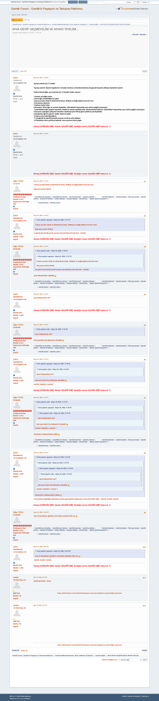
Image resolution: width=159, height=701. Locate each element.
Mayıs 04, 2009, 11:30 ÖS (41, 215)
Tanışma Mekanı (72, 199)
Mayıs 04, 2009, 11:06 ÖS (41, 77)
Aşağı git (15, 71)
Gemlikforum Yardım (60, 197)
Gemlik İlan (83, 199)
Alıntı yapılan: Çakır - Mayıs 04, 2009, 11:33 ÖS (52, 329)
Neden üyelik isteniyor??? (99, 199)
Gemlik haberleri (108, 197)
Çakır (15, 77)
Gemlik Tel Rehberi (46, 199)
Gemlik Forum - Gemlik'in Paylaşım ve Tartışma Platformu (47, 8)
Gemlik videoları (88, 197)
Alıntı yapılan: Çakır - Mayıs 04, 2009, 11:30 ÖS (52, 251)
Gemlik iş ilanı (55, 203)
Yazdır (144, 71)
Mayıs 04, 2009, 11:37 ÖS (41, 359)
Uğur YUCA (18, 181)
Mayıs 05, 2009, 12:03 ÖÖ (41, 512)
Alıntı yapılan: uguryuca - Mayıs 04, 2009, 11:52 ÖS (53, 457)
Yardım (124, 696)
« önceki (135, 34)
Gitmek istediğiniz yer (109, 660)
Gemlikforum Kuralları (43, 197)
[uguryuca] (14, 206)
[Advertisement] (79, 52)
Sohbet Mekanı (60, 199)
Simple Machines (26, 696)
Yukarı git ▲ (145, 696)
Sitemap (27, 698)
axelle (16, 577)
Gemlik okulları (121, 197)
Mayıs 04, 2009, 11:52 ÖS (41, 397)
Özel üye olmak (133, 197)
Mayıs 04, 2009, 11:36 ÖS (41, 325)
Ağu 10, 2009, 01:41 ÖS (40, 577)
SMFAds (12, 698)
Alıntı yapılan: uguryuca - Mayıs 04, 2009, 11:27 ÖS (53, 220)
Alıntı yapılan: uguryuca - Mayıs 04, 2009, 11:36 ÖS (53, 364)
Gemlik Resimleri (75, 197)
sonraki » (143, 34)
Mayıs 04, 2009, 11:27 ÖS (41, 181)
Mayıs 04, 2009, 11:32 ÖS (41, 246)
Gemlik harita (43, 203)
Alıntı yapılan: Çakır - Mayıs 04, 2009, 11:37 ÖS (52, 402)
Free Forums (20, 698)
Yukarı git (15, 650)
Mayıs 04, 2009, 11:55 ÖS (41, 452)
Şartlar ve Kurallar (134, 696)
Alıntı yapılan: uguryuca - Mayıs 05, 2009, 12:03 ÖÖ (53, 551)
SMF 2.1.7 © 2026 (15, 696)
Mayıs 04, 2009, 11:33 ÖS (41, 294)
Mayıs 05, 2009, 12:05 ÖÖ (41, 546)
